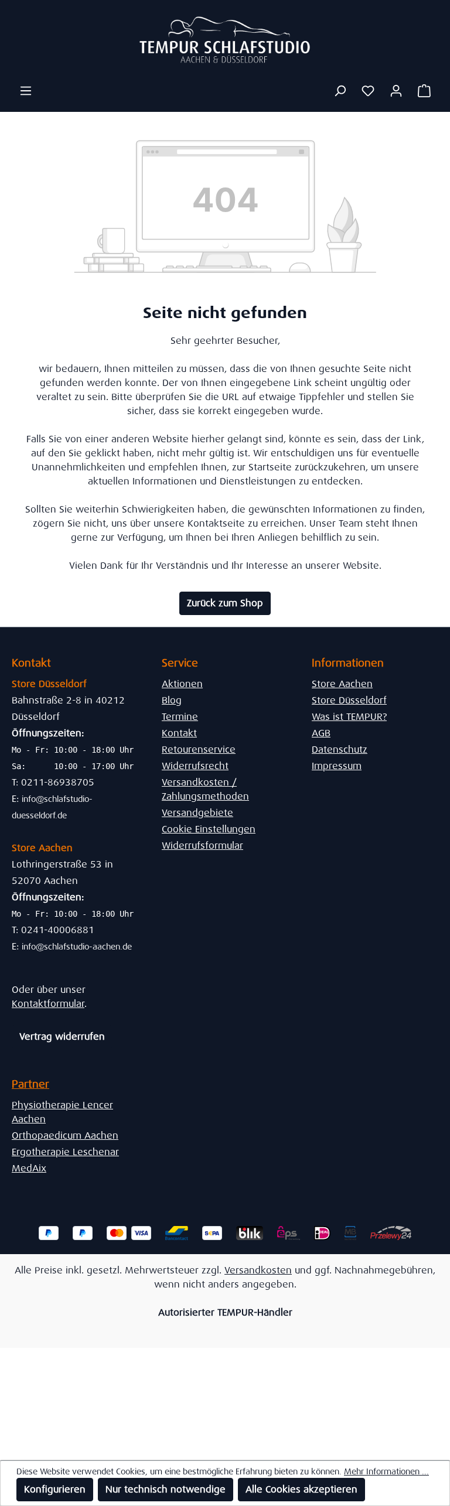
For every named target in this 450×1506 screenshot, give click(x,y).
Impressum (337, 766)
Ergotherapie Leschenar (65, 1152)
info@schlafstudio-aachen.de (77, 946)
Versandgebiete (197, 813)
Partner (30, 1084)
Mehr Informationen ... (386, 1471)
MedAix (29, 1168)
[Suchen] (340, 91)
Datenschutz (339, 749)
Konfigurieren (55, 1489)
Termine (180, 717)
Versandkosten (258, 1270)
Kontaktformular (48, 1004)
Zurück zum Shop (225, 603)
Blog (172, 700)
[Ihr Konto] (396, 91)
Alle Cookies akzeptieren (301, 1489)
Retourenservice (199, 749)
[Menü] (26, 91)
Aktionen (182, 684)
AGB (321, 733)
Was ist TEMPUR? (349, 717)
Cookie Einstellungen (208, 829)
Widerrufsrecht (195, 766)
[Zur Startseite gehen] (225, 39)
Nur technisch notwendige (165, 1489)
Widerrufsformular (202, 845)
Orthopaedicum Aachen (65, 1135)
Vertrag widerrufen (62, 1036)
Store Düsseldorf (349, 700)
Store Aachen (342, 684)
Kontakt (179, 733)
